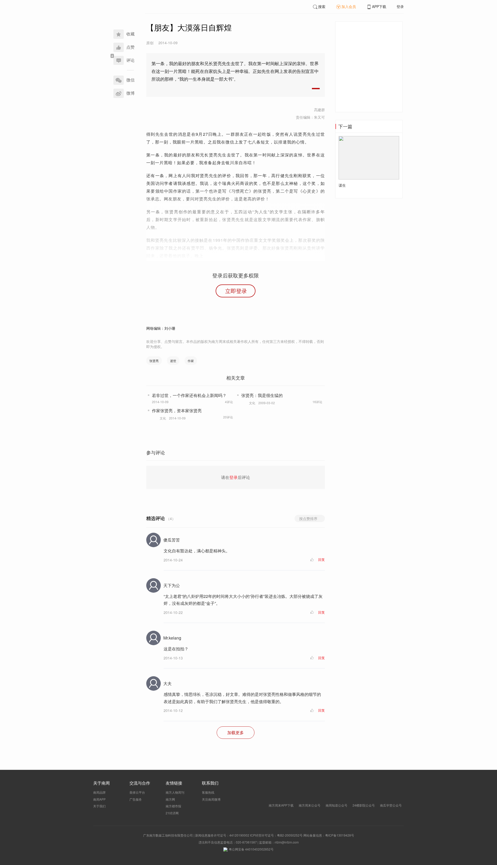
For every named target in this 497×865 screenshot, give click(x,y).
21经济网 (172, 813)
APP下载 (379, 6)
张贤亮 (154, 360)
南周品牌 (99, 792)
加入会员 (348, 6)
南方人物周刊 (175, 792)
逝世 (173, 360)
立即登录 (236, 291)
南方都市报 (173, 806)
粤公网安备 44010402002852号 (251, 849)
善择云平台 (137, 792)
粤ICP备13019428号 (339, 835)
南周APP (99, 799)
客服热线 (208, 792)
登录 (400, 6)
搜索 (321, 6)
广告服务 (135, 799)
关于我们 (99, 806)
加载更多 (235, 732)
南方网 (170, 799)
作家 (191, 360)
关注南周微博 (211, 799)
